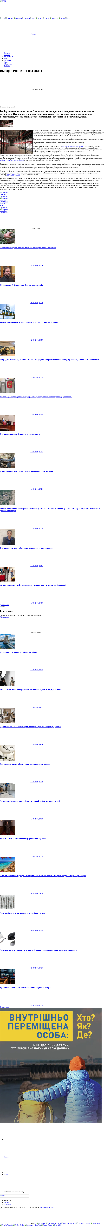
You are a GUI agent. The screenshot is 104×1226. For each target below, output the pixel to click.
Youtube (10, 1225)
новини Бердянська (47, 1207)
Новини (7, 55)
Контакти (7, 1204)
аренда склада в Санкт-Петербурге (12, 160)
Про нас (7, 1202)
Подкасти (7, 60)
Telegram (87, 1223)
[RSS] (67, 18)
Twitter (50, 1225)
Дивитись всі (4, 605)
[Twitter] (62, 18)
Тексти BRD (8, 56)
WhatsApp (37, 1225)
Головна (7, 53)
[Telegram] (26, 18)
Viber (98, 1223)
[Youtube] (39, 18)
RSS (59, 1225)
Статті (6, 62)
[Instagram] (18, 18)
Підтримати (8, 64)
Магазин (7, 66)
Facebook (57, 1223)
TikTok (22, 1225)
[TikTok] (46, 18)
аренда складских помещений (72, 146)
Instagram (72, 1223)
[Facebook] (9, 18)
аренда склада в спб (13, 175)
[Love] (2, 18)
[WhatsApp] (54, 18)
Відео (6, 58)
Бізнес (6, 1174)
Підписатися (4, 617)
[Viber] (33, 18)
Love (44, 1223)
